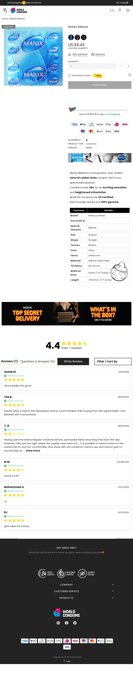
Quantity (73, 61)
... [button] (31, 450)
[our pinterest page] (75, 623)
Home (5, 18)
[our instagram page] (58, 623)
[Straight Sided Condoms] (84, 37)
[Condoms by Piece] (71, 37)
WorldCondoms (18, 10)
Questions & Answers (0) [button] (37, 361)
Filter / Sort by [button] (107, 361)
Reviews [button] (9, 361)
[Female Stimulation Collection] (77, 37)
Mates (89, 147)
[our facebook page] (66, 623)
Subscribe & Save (86, 75)
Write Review (73, 361)
